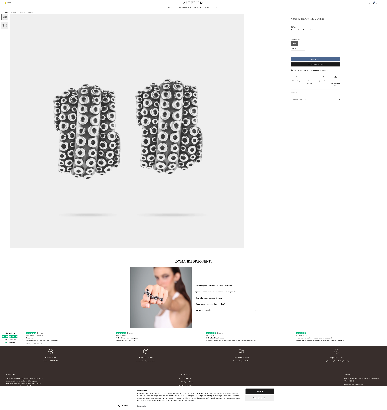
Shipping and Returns (187, 382)
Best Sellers (13, 12)
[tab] (4, 17)
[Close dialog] (50, 177)
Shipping (300, 29)
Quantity (293, 48)
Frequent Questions (186, 378)
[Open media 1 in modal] (241, 17)
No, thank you (27, 219)
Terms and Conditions (187, 385)
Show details (141, 406)
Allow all (260, 391)
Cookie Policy (189, 400)
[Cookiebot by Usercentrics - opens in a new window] (123, 406)
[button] (369, 3)
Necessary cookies (259, 398)
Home (6, 12)
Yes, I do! (27, 211)
